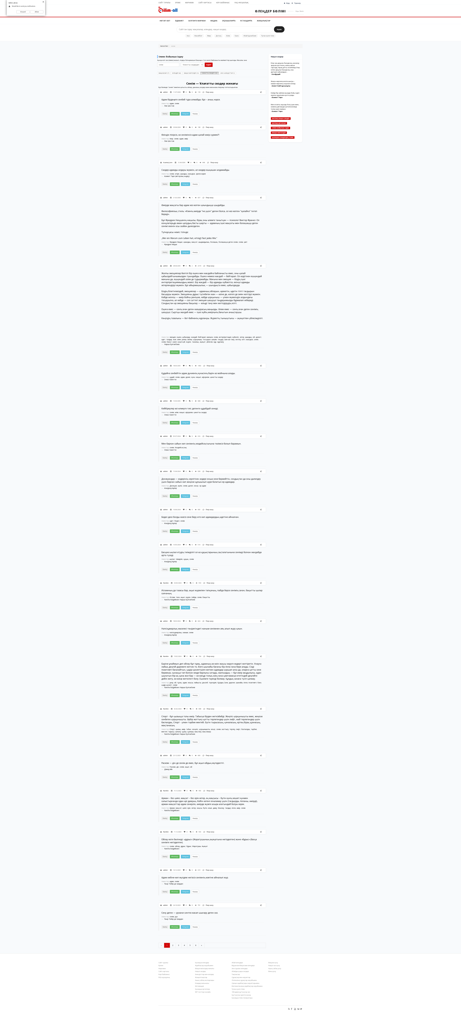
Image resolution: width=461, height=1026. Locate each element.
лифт (238, 729)
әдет (163, 339)
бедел (176, 521)
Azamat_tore (167, 162)
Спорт (172, 729)
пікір (171, 139)
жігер (242, 337)
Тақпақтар (236, 974)
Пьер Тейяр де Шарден (173, 884)
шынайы (239, 682)
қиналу (178, 731)
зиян (179, 339)
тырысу (171, 731)
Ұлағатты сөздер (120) (209, 73)
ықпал (172, 559)
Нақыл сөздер (200, 971)
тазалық (195, 342)
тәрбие (254, 729)
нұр (215, 342)
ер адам (203, 486)
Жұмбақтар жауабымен (204, 965)
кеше (210, 808)
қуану (184, 731)
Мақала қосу (273, 963)
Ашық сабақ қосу (274, 968)
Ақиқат (205, 846)
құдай (172, 377)
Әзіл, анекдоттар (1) (227, 73)
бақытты (206, 597)
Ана (188, 36)
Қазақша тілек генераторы (242, 998)
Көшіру (195, 114)
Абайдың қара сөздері (240, 971)
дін (177, 767)
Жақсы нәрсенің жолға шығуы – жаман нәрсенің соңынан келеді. (283, 82)
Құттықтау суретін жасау (241, 995)
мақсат (194, 242)
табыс (188, 729)
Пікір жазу (209, 92)
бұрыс (188, 846)
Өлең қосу (272, 971)
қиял (184, 808)
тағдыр (169, 339)
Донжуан (173, 486)
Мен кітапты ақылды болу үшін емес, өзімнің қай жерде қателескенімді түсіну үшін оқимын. (285, 106)
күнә (193, 377)
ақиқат (203, 342)
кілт (243, 339)
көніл (175, 342)
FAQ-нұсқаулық (241, 2)
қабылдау (186, 337)
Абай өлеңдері (237, 963)
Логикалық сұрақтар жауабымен (244, 980)
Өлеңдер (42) (176, 73)
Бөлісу (165, 114)
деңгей (205, 682)
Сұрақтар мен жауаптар (241, 977)
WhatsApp (174, 114)
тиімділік (179, 559)
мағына (210, 337)
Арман (172, 808)
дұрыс (183, 846)
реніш (184, 339)
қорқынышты (204, 729)
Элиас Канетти (170, 379)
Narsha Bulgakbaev (171, 810)
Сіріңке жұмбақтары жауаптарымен (245, 983)
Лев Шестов (169, 106)
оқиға (179, 337)
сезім (216, 337)
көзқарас (191, 174)
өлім (176, 412)
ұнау (171, 682)
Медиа (213, 20)
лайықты (197, 682)
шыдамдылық (203, 242)
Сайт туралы (164, 2)
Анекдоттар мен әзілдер (204, 974)
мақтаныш (206, 731)
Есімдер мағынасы (202, 983)
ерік (189, 808)
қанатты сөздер (216, 377)
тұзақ (179, 682)
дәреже (232, 682)
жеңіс (196, 486)
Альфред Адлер (170, 488)
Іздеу (279, 29)
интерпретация (225, 337)
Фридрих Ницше (176, 242)
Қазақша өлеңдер (202, 963)
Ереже (177, 2)
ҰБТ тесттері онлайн (203, 992)
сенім (177, 103)
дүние (188, 377)
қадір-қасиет (166, 685)
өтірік (177, 174)
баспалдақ (245, 729)
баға (259, 682)
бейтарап (202, 337)
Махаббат (198, 36)
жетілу (238, 339)
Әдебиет (179, 20)
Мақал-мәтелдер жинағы (204, 968)
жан (174, 339)
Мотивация (199, 986)
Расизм (173, 767)
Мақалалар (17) (164, 73)
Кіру (288, 3)
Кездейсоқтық (181, 447)
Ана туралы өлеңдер (240, 968)
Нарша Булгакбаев (171, 344)
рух (176, 916)
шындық (183, 174)
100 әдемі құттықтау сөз (241, 992)
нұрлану (220, 342)
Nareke (166, 583)
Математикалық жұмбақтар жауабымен (247, 986)
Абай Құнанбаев (249, 36)
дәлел (190, 486)
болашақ (214, 242)
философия (201, 174)
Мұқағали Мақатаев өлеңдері (243, 965)
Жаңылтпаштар (201, 977)
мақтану (198, 731)
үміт (245, 242)
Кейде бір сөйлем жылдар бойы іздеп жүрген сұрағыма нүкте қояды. (285, 94)
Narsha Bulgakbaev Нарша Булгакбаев (179, 599)
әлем (256, 339)
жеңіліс (195, 729)
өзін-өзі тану (229, 339)
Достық (218, 36)
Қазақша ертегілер (202, 989)
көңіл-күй (181, 342)
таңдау (220, 339)
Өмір (209, 36)
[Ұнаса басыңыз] (261, 92)
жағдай (194, 337)
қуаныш (190, 731)
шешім (214, 339)
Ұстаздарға (246, 20)
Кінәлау (221, 808)
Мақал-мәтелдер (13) (191, 73)
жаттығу (225, 729)
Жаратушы (196, 846)
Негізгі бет (165, 20)
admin (165, 92)
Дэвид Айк (168, 769)
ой (254, 337)
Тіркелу (297, 3)
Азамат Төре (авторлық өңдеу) (177, 176)
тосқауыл (207, 339)
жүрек (188, 342)
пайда (193, 597)
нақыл (198, 377)
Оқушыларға (228, 20)
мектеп (164, 731)
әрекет (258, 337)
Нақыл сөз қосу (274, 965)
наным (185, 632)
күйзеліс (235, 337)
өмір (186, 139)
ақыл (183, 597)
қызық (178, 729)
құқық (186, 559)
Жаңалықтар (263, 20)
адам (172, 103)
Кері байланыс (223, 2)
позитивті (253, 682)
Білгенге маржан (197, 20)
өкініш (189, 339)
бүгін (205, 808)
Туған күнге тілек (267, 36)
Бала (237, 36)
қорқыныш (197, 339)
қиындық (187, 242)
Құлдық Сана (223, 682)
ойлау (177, 846)
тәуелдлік (213, 682)
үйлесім (209, 342)
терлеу (232, 729)
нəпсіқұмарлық (176, 632)
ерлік (180, 486)
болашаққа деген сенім (228, 242)
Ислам (172, 597)
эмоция (173, 337)
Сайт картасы (204, 2)
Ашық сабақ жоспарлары (204, 980)
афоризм (205, 377)
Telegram (185, 114)
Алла (246, 682)
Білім (228, 36)
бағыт (169, 342)
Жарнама (189, 2)
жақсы (190, 682)
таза (178, 597)
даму (215, 808)
